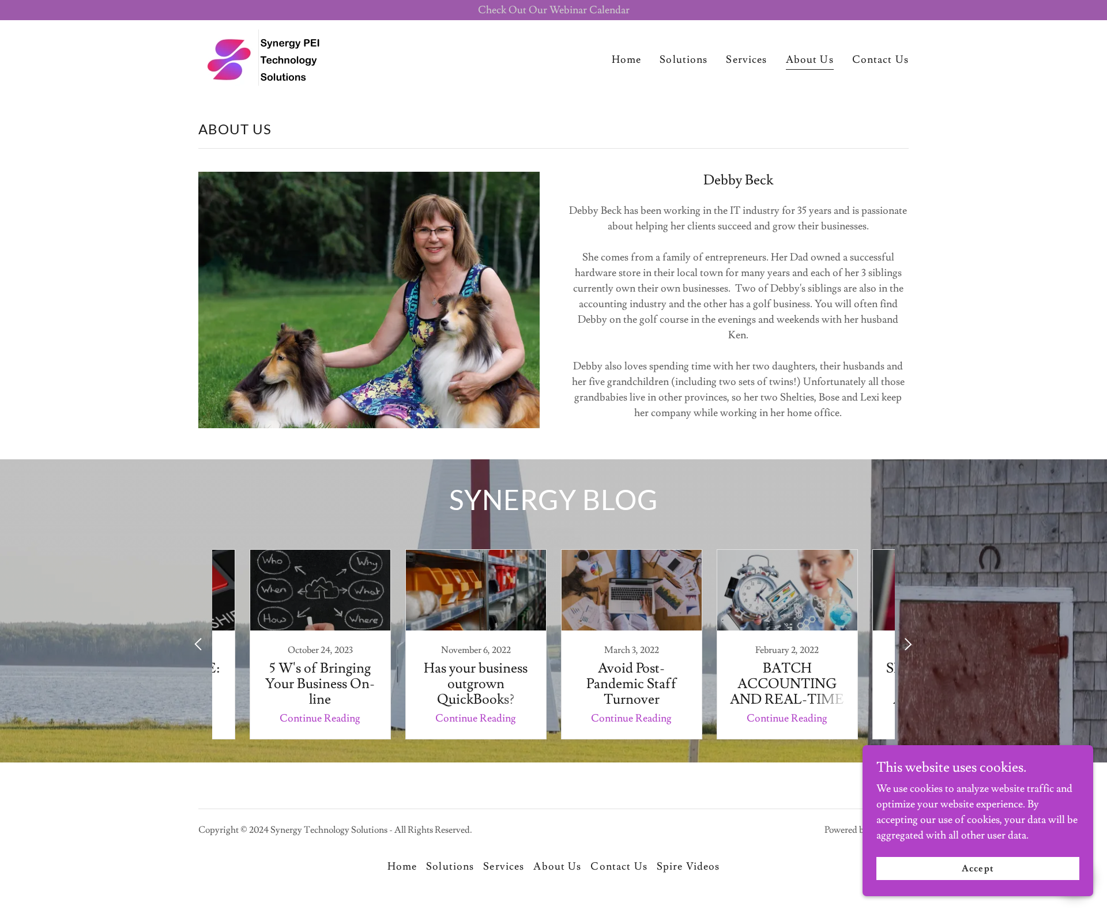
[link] (265, 55)
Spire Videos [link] (688, 866)
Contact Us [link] (880, 59)
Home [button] (402, 866)
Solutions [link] (683, 59)
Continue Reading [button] (320, 718)
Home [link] (627, 59)
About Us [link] (810, 59)
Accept (977, 868)
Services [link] (746, 59)
